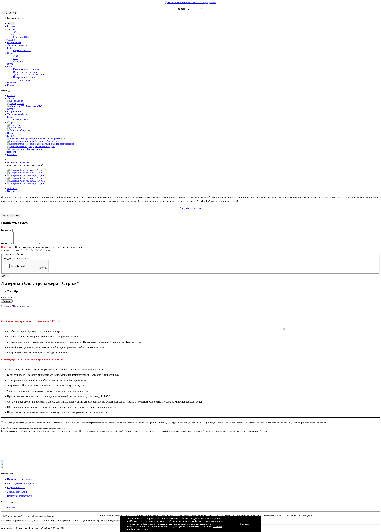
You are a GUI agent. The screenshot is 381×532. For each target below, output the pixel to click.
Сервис (11, 39)
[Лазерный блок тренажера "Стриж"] (26, 170)
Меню (11, 23)
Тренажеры (13, 29)
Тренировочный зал (17, 45)
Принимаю (245, 524)
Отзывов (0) (13, 191)
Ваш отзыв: (7, 243)
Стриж (16, 34)
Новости (11, 82)
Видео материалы (22, 50)
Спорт (10, 53)
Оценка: (5, 250)
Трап (15, 56)
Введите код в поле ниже (16, 258)
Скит (15, 58)
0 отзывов (6, 306)
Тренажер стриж (21, 80)
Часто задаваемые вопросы (21, 483)
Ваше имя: (6, 230)
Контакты (12, 85)
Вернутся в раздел (10, 215)
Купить (11, 66)
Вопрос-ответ (14, 42)
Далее (5, 275)
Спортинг (18, 61)
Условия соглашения (17, 491)
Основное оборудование (25, 72)
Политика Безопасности (19, 496)
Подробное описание (190, 208)
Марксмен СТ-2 (21, 37)
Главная (11, 26)
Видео (10, 47)
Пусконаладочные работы (20, 479)
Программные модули (24, 77)
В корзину (6, 301)
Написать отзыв (21, 306)
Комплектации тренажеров (27, 69)
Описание (12, 188)
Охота (10, 64)
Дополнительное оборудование (29, 74)
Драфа (16, 31)
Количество (7, 297)
